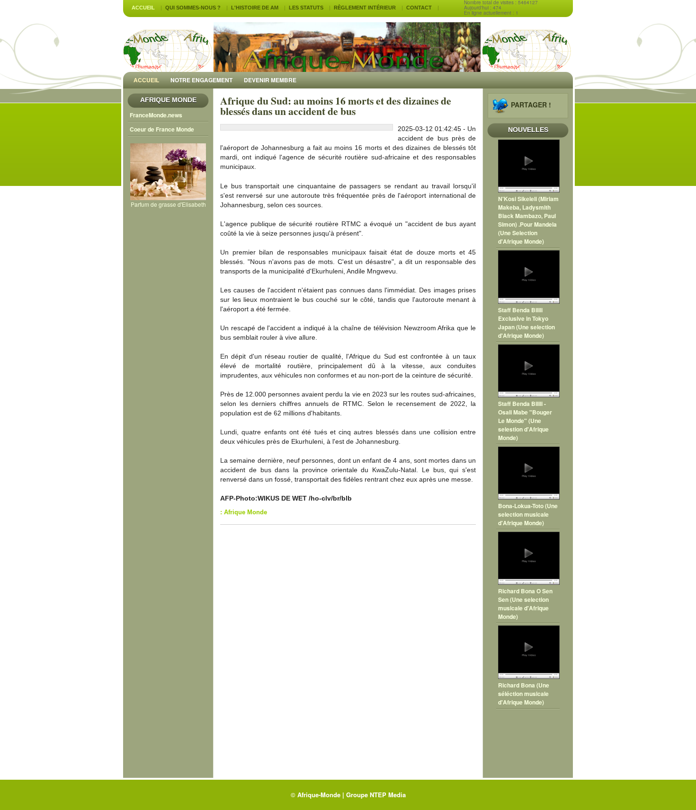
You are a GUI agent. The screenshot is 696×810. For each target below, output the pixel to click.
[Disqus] (348, 652)
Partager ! (531, 104)
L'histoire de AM (254, 7)
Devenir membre (270, 80)
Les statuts (306, 7)
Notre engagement (201, 80)
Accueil (143, 7)
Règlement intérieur (365, 7)
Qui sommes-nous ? (193, 7)
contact (419, 7)
